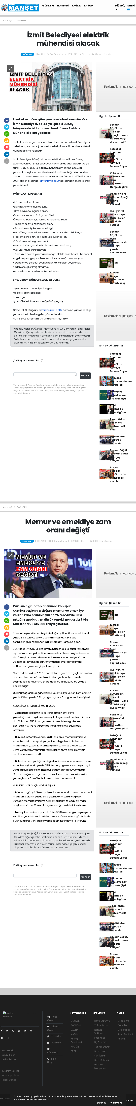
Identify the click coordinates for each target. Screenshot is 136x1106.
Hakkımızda (8, 1050)
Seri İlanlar (100, 1055)
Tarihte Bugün (102, 1046)
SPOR (74, 1051)
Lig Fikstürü (100, 1042)
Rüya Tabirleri (125, 1034)
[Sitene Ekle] (9, 1038)
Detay (102, 1102)
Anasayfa (8, 20)
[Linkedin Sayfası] (26, 1030)
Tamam (117, 1102)
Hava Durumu (102, 1021)
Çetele (114, 262)
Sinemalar (100, 1051)
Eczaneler (99, 1037)
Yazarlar (56, 1036)
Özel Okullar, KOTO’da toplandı (118, 440)
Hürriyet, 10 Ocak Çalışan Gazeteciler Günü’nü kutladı (118, 218)
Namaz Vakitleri (98, 1031)
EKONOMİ (63, 5)
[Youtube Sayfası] (20, 1030)
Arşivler (56, 1042)
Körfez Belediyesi (76, 1040)
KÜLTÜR (75, 1046)
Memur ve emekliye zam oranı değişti (118, 395)
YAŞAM (88, 5)
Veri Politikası (9, 1059)
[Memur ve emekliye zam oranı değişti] (48, 573)
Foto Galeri (52, 1018)
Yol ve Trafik (101, 1025)
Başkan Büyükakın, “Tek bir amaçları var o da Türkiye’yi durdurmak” (119, 133)
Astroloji (122, 1038)
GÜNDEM (48, 5)
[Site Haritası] (3, 1038)
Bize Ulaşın (51, 1060)
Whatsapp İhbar (11, 1075)
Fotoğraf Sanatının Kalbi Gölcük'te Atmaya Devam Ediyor (118, 157)
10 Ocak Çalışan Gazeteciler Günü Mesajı (117, 278)
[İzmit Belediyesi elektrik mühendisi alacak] (48, 86)
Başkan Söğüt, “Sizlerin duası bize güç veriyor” (119, 455)
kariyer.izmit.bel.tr (49, 181)
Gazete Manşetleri (100, 1066)
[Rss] (32, 1030)
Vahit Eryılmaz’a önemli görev (118, 409)
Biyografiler (124, 1029)
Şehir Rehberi (101, 1060)
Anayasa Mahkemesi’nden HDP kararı (121, 381)
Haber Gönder (9, 1079)
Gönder (85, 375)
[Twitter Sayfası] (8, 1030)
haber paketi (7, 1102)
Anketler (122, 1025)
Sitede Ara (123, 1021)
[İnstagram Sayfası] (14, 1030)
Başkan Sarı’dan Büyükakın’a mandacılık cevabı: (118, 474)
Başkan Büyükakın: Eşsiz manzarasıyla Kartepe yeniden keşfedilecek (118, 242)
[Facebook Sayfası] (3, 1030)
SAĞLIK (76, 5)
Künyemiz (52, 1052)
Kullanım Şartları (11, 1071)
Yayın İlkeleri (8, 1055)
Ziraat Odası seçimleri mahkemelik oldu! (118, 424)
